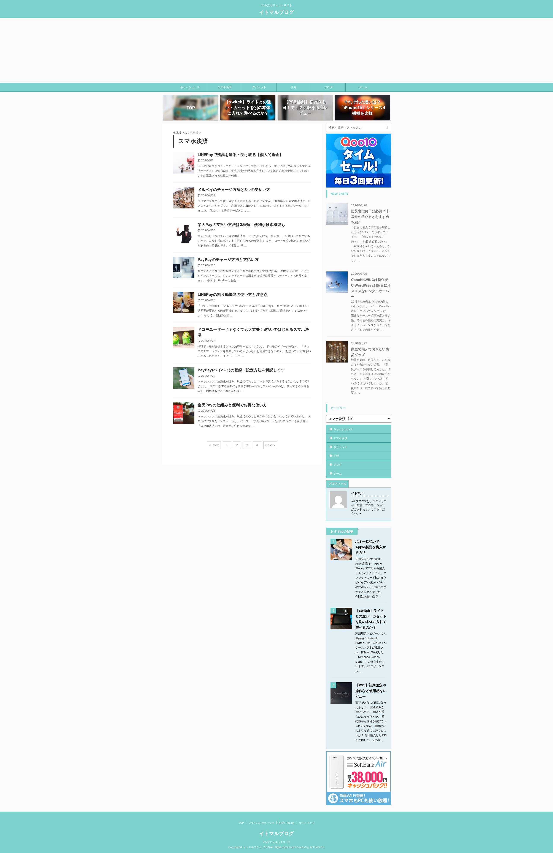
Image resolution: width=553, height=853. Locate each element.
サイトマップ (307, 822)
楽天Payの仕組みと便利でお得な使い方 (232, 405)
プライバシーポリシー (261, 822)
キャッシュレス (190, 87)
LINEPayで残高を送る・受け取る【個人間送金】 (240, 154)
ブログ (328, 87)
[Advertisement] (276, 50)
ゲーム (363, 87)
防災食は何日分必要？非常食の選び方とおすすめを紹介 (370, 216)
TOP (241, 822)
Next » (270, 445)
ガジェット (259, 87)
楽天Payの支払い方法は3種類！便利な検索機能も (241, 224)
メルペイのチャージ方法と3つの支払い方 (234, 189)
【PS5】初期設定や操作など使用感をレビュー (370, 690)
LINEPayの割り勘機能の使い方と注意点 (233, 294)
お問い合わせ (286, 822)
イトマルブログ (276, 12)
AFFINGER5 (317, 847)
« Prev (214, 445)
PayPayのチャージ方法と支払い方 (228, 259)
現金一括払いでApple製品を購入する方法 (370, 547)
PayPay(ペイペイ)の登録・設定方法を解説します (241, 370)
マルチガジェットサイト (276, 841)
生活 (294, 87)
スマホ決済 (225, 87)
